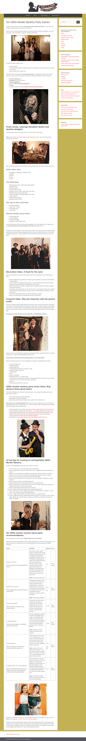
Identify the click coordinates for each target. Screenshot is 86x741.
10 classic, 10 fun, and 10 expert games (27, 719)
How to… (35, 15)
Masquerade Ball (64, 39)
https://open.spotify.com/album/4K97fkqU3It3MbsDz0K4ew (39, 412)
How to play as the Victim (66, 115)
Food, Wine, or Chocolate (66, 35)
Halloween (63, 45)
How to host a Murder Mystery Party (69, 107)
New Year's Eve (64, 74)
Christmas (63, 78)
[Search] (78, 22)
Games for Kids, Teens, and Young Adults (70, 63)
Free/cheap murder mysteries (67, 65)
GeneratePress (28, 739)
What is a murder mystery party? (68, 94)
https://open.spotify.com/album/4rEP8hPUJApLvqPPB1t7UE (40, 409)
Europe (62, 47)
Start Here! (28, 15)
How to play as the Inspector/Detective (69, 111)
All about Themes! (55, 15)
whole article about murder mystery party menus (28, 137)
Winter (62, 41)
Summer (63, 43)
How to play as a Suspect (66, 113)
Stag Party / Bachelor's (66, 82)
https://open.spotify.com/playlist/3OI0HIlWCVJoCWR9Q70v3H (32, 417)
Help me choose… (44, 15)
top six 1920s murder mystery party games (32, 86)
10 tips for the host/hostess (67, 97)
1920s (62, 33)
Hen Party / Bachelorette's (66, 80)
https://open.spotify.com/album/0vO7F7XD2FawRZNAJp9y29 (23, 415)
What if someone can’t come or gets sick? (70, 92)
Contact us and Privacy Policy (12, 734)
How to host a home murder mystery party (70, 95)
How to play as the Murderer (67, 109)
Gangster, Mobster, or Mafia (67, 37)
